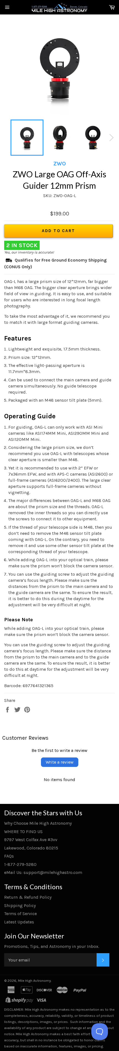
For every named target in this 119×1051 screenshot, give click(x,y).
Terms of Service (20, 913)
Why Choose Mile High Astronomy (38, 823)
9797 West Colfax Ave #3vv (30, 839)
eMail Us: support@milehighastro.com (43, 872)
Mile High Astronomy (34, 980)
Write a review (60, 762)
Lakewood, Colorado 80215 (31, 848)
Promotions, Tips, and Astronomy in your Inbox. (51, 946)
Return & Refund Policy (27, 897)
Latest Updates (19, 922)
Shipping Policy (20, 905)
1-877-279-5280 (20, 864)
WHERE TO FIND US (23, 831)
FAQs (9, 856)
